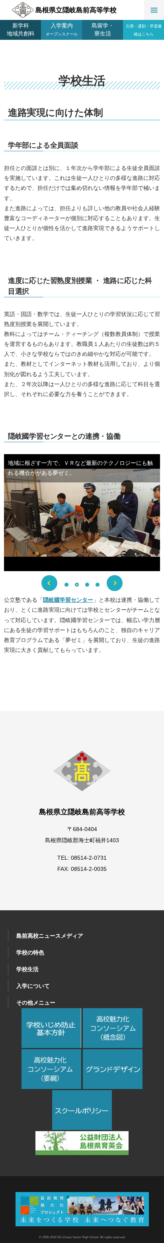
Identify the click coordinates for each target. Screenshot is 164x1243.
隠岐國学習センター (68, 600)
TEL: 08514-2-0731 (82, 858)
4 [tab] (98, 585)
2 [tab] (77, 585)
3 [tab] (87, 585)
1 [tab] (66, 585)
